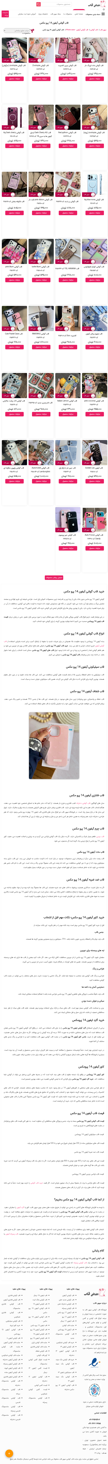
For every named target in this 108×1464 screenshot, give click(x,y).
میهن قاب (103, 29)
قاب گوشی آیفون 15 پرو (38, 1329)
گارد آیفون (20, 1207)
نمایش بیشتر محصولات (54, 577)
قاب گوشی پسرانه (80, 1262)
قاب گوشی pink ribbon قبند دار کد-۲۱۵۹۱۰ (40, 201)
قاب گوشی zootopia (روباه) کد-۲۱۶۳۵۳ (94, 134)
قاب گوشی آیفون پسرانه (11, 1363)
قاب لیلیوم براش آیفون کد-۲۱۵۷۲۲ (94, 335)
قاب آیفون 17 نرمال (67, 1321)
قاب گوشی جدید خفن (66, 1299)
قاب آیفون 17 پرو (68, 1317)
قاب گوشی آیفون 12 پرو (38, 1338)
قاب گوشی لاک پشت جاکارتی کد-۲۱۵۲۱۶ (14, 402)
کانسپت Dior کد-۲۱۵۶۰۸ (67, 335)
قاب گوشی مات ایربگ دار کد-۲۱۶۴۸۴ (94, 67)
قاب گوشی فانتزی (14, 1295)
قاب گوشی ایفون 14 (40, 1334)
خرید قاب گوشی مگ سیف (65, 1359)
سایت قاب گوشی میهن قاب (68, 1459)
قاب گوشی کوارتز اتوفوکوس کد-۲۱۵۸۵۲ (94, 268)
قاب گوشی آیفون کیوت (12, 1368)
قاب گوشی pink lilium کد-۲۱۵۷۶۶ (13, 268)
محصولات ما (67, 14)
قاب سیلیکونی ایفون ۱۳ (66, 1372)
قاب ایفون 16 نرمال (40, 1295)
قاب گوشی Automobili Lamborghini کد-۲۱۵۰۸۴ (40, 470)
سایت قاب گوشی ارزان (39, 1342)
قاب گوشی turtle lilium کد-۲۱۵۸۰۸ (40, 268)
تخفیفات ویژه (43, 14)
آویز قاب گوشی (42, 1355)
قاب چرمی (100, 836)
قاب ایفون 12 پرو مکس (39, 1325)
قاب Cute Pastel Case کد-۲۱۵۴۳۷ (14, 335)
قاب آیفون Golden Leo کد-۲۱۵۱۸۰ (94, 470)
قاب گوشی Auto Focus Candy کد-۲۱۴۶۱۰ (94, 537)
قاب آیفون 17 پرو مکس (65, 1312)
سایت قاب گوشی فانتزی (38, 1346)
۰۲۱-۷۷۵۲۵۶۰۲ (94, 1419)
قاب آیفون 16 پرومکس (66, 1329)
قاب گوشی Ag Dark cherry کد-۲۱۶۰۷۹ (13, 134)
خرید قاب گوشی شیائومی (65, 1342)
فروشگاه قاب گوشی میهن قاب (95, 1309)
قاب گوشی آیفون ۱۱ (13, 1338)
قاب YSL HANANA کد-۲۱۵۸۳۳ (67, 268)
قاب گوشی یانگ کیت (40, 1299)
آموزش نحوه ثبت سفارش (27, 14)
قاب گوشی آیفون (68, 1295)
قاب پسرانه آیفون (12, 1234)
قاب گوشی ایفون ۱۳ (67, 1346)
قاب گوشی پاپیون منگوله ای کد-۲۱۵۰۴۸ (14, 470)
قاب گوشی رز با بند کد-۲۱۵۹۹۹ (67, 201)
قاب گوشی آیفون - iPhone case (77, 29)
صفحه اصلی (79, 14)
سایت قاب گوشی (68, 1325)
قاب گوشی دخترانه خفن (66, 1304)
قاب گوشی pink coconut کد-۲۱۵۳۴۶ (94, 402)
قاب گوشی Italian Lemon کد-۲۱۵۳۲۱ (67, 402)
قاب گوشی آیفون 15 (40, 1304)
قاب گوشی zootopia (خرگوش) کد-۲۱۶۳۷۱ (14, 67)
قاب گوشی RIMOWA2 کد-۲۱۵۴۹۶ (40, 335)
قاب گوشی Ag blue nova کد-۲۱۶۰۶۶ (94, 201)
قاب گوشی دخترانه (83, 803)
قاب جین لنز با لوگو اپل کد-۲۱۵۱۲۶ (67, 470)
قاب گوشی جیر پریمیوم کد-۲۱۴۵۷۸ (67, 537)
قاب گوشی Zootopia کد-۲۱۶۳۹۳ (40, 67)
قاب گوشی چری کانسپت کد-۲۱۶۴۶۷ (67, 67)
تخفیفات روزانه (5, 14)
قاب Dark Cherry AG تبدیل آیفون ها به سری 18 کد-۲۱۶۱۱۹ (40, 134)
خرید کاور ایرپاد (15, 1325)
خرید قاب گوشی (37, 1182)
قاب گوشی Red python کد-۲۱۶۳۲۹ (67, 134)
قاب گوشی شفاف (41, 1351)
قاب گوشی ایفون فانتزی (12, 1376)
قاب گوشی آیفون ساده (12, 1372)
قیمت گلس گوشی (41, 1385)
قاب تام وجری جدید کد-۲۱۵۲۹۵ (40, 402)
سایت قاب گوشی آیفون (12, 1342)
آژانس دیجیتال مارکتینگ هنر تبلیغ (21, 1459)
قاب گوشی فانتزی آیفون (11, 1299)
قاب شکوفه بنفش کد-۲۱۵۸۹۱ (13, 201)
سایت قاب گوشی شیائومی (11, 1355)
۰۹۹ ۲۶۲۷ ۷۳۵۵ (94, 1423)
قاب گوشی (94, 29)
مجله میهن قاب (55, 14)
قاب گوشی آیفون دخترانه (11, 1359)
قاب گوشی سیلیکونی (13, 1321)
